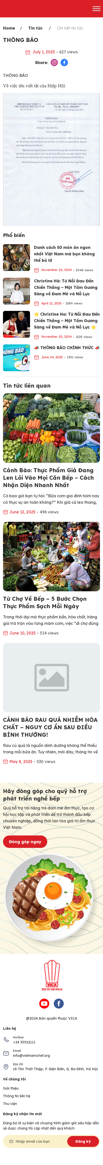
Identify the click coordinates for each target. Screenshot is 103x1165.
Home (9, 28)
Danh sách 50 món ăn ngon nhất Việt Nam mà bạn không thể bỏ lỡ (64, 254)
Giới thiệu (10, 1088)
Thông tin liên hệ (16, 1096)
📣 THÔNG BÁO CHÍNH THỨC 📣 (67, 347)
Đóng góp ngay (25, 841)
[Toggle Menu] (96, 8)
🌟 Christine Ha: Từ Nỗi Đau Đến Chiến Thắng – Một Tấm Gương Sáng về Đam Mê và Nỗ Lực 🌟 (67, 321)
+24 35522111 (24, 1042)
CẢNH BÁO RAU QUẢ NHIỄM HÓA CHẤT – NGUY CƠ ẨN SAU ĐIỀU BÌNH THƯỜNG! (50, 727)
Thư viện (10, 1103)
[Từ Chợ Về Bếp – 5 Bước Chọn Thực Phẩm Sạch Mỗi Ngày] (51, 556)
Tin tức (35, 28)
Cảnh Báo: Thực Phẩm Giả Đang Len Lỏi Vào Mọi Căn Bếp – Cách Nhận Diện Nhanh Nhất (48, 478)
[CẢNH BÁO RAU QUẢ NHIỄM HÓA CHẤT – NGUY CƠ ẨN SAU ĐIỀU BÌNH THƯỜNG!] (51, 677)
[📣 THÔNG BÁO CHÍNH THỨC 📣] (16, 357)
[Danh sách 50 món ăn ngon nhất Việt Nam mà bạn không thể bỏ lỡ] (16, 257)
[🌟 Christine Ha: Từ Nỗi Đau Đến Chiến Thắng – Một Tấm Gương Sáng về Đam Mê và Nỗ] (16, 323)
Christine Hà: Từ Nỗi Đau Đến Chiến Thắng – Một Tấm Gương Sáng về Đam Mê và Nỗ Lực (66, 287)
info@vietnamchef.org (31, 1055)
